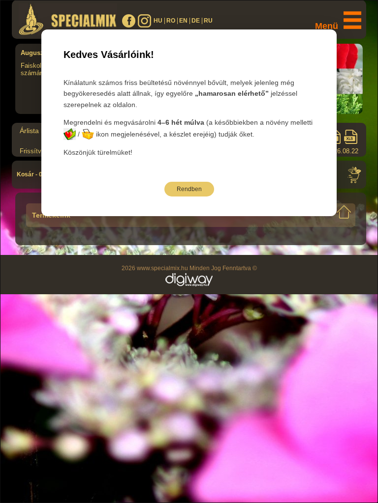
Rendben (189, 189)
